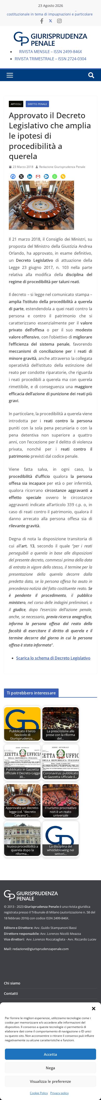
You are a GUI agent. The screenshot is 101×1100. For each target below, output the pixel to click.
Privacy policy (59, 1093)
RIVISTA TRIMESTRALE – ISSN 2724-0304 (50, 58)
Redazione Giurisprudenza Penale (62, 167)
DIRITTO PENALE (37, 104)
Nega (50, 1067)
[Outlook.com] (46, 176)
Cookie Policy (39, 1093)
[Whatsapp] (54, 176)
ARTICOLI (16, 104)
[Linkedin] (29, 176)
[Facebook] (13, 176)
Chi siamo (12, 983)
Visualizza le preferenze (50, 1081)
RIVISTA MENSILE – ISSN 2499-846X (50, 51)
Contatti (11, 993)
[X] (21, 176)
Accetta (50, 1054)
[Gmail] (38, 176)
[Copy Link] (63, 176)
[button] (93, 1008)
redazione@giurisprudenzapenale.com (41, 949)
